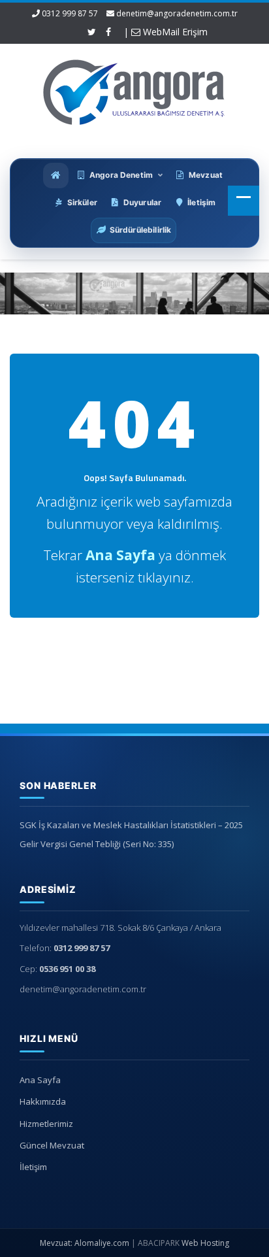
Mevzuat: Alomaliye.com (84, 1243)
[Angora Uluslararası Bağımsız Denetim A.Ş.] (134, 89)
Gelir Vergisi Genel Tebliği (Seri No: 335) (97, 844)
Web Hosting (205, 1243)
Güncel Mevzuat (52, 1145)
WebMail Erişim (174, 31)
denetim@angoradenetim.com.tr (177, 13)
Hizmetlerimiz (46, 1124)
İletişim (33, 1167)
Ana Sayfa (40, 1080)
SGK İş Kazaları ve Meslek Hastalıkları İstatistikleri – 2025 (131, 825)
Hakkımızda (43, 1101)
